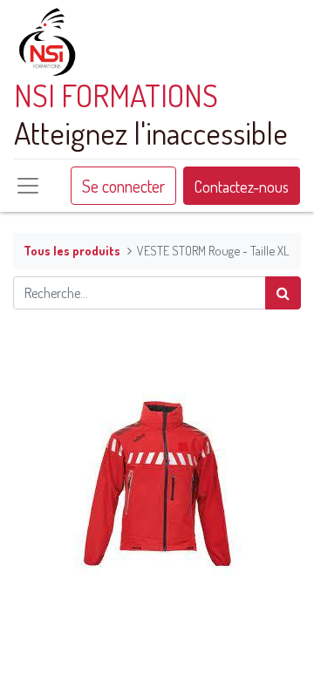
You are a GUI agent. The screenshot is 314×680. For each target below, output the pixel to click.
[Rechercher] (283, 292)
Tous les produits (72, 250)
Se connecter (123, 185)
